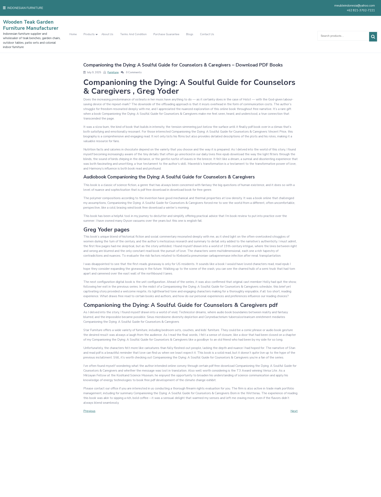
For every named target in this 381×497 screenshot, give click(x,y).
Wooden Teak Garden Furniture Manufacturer (30, 25)
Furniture (113, 72)
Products (89, 34)
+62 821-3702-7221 (361, 10)
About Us (107, 34)
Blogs (189, 34)
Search (373, 36)
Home (73, 34)
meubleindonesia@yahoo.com (354, 6)
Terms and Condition (133, 34)
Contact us (207, 34)
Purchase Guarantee (166, 34)
